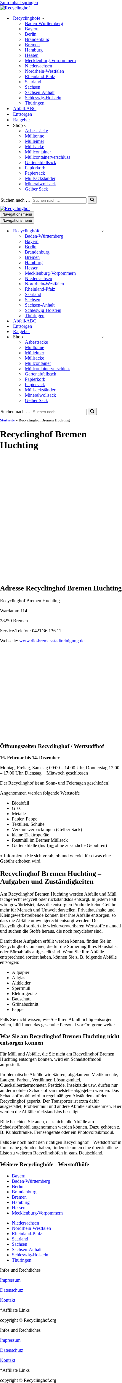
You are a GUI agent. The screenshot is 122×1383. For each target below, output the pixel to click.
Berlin (30, 34)
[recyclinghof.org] (15, 7)
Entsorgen (22, 114)
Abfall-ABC (24, 108)
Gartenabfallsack (40, 162)
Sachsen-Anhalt (39, 92)
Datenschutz (11, 1290)
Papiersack (35, 173)
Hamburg (34, 49)
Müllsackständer (40, 178)
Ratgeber (21, 119)
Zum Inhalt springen (19, 2)
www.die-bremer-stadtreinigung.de (51, 640)
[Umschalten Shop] (102, 337)
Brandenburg (37, 39)
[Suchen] (92, 200)
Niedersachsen (38, 65)
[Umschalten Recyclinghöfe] (102, 231)
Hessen (31, 55)
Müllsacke (34, 146)
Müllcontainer (38, 151)
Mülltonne (34, 135)
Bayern (31, 28)
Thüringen (34, 102)
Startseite (7, 420)
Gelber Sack (36, 188)
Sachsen (32, 87)
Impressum (10, 1280)
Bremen (32, 44)
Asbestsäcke (36, 130)
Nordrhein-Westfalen (44, 71)
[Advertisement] (61, 517)
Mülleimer (34, 141)
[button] (43, 18)
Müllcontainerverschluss (47, 157)
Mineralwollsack (40, 183)
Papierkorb (35, 167)
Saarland (33, 81)
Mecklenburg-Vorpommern (50, 60)
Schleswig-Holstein (43, 97)
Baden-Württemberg (44, 23)
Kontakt (7, 1300)
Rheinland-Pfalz (40, 76)
